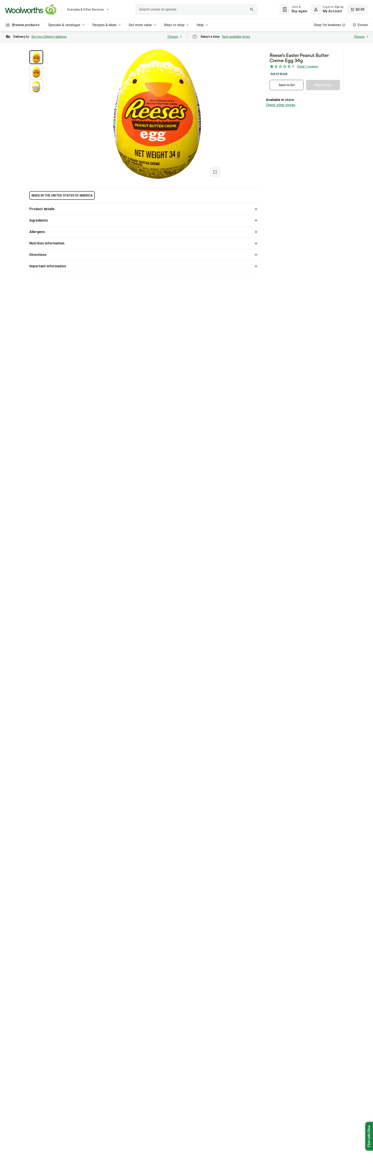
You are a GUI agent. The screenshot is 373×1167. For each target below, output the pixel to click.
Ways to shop (174, 25)
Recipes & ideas (104, 25)
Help (200, 25)
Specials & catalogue (64, 25)
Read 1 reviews (307, 66)
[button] (36, 57)
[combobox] (197, 9)
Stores (362, 25)
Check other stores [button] (280, 105)
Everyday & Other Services (85, 9)
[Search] (251, 9)
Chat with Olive (369, 1136)
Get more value (140, 25)
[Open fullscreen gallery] (215, 172)
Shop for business (327, 25)
